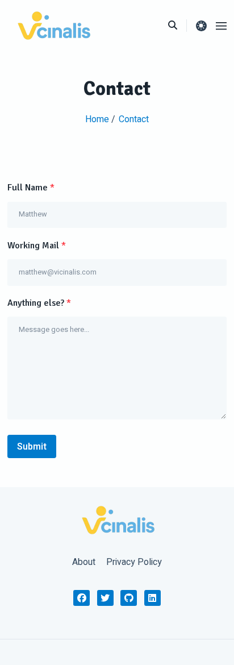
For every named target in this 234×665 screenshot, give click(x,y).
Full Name (31, 187)
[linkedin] (152, 598)
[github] (128, 598)
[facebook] (81, 598)
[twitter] (105, 598)
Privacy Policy (134, 562)
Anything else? (39, 303)
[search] (177, 25)
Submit (32, 447)
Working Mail (36, 245)
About (83, 562)
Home (98, 119)
